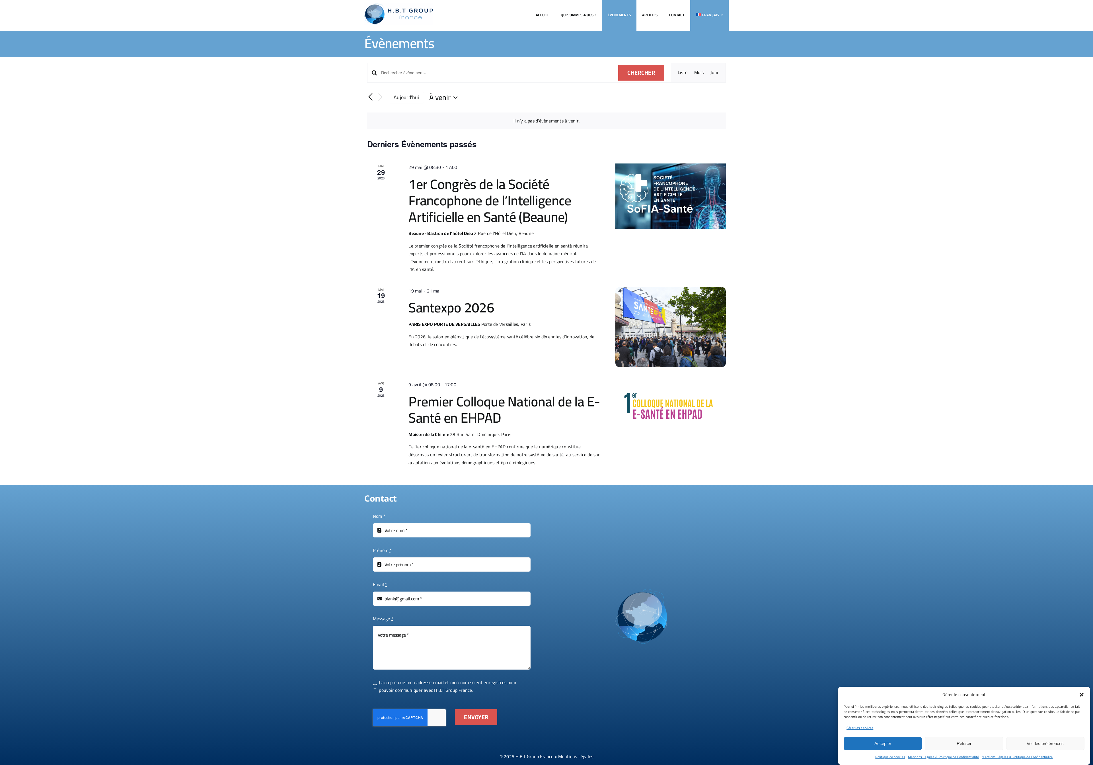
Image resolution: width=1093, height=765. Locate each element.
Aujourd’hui (406, 97)
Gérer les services (860, 728)
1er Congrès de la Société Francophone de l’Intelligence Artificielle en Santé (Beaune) (489, 200)
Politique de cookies (890, 757)
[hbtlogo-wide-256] (398, 5)
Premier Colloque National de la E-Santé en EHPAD (504, 409)
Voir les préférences (1045, 743)
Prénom (382, 551)
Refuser (964, 743)
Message (383, 619)
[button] (1081, 695)
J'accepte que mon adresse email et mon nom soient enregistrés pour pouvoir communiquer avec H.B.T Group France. (448, 686)
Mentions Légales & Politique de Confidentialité (943, 757)
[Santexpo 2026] (670, 327)
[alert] (546, 121)
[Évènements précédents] (370, 97)
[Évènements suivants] (380, 97)
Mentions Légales (575, 756)
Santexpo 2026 (451, 307)
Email (380, 585)
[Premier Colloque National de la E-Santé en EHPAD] (670, 403)
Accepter (882, 743)
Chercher (641, 72)
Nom (379, 516)
